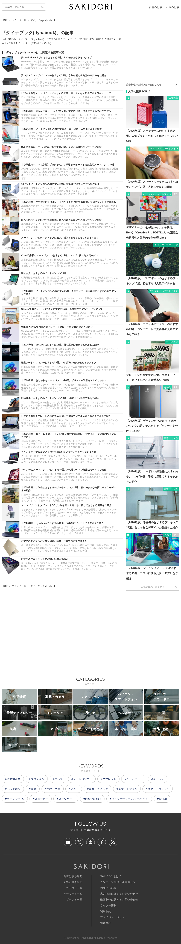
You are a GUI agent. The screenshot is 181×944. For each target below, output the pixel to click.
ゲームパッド (135, 779)
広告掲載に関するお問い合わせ (119, 893)
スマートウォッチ (159, 788)
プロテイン (38, 779)
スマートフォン (127, 788)
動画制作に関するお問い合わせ (119, 899)
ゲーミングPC (15, 798)
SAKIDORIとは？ (111, 876)
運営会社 (105, 922)
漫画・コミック (98, 788)
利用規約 (105, 911)
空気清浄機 (14, 779)
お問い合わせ (108, 887)
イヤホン (158, 779)
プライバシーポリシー (113, 917)
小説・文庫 (53, 788)
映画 (33, 788)
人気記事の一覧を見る (152, 587)
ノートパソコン (82, 779)
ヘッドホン (14, 788)
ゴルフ (59, 779)
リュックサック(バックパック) (130, 798)
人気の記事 (172, 7)
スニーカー (41, 798)
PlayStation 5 (93, 798)
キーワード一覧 (72, 893)
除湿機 (163, 798)
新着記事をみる (72, 876)
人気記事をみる (72, 882)
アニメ (75, 788)
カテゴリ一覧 (74, 887)
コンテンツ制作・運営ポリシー (119, 882)
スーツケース (67, 798)
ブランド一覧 (74, 899)
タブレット (109, 779)
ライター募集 (108, 905)
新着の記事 (155, 7)
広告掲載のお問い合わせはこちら (144, 84)
